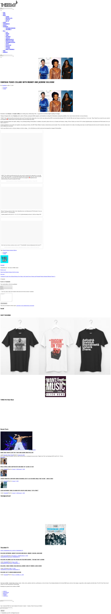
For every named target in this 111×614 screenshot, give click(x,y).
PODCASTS (8, 46)
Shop (4, 12)
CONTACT (5, 595)
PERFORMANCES (6, 24)
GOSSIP (7, 43)
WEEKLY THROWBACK (10, 49)
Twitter (4, 88)
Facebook (5, 87)
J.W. (4, 568)
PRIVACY (5, 593)
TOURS (7, 35)
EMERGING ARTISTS (10, 39)
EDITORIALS (8, 36)
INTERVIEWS (5, 26)
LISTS (7, 32)
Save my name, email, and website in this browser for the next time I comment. (18, 291)
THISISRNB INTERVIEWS (10, 28)
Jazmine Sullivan (13, 250)
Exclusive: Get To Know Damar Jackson (11, 572)
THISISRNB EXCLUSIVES (10, 42)
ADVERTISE (5, 52)
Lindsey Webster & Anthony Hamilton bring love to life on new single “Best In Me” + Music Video (27, 478)
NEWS (4, 14)
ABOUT (5, 591)
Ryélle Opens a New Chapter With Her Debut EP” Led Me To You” (17, 466)
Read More (3, 457)
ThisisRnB (4, 85)
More (4, 31)
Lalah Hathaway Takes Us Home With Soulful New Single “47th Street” (20, 490)
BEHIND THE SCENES (10, 41)
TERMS (5, 594)
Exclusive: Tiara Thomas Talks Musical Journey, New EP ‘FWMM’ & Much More (21, 566)
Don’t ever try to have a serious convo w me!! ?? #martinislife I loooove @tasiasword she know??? (21, 245)
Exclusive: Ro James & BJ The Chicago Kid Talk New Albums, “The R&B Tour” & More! (22, 559)
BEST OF (7, 21)
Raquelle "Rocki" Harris (9, 455)
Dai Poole (6, 555)
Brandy (4, 250)
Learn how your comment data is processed (25, 305)
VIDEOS (4, 22)
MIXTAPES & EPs (9, 18)
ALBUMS (7, 16)
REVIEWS (7, 33)
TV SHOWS (8, 48)
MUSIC (4, 15)
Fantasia (8, 250)
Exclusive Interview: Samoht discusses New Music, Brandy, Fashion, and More (21, 553)
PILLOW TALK (8, 45)
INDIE (4, 50)
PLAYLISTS (8, 19)
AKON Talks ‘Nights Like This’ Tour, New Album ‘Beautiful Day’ (17, 452)
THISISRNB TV (8, 29)
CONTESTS (8, 38)
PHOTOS (4, 25)
